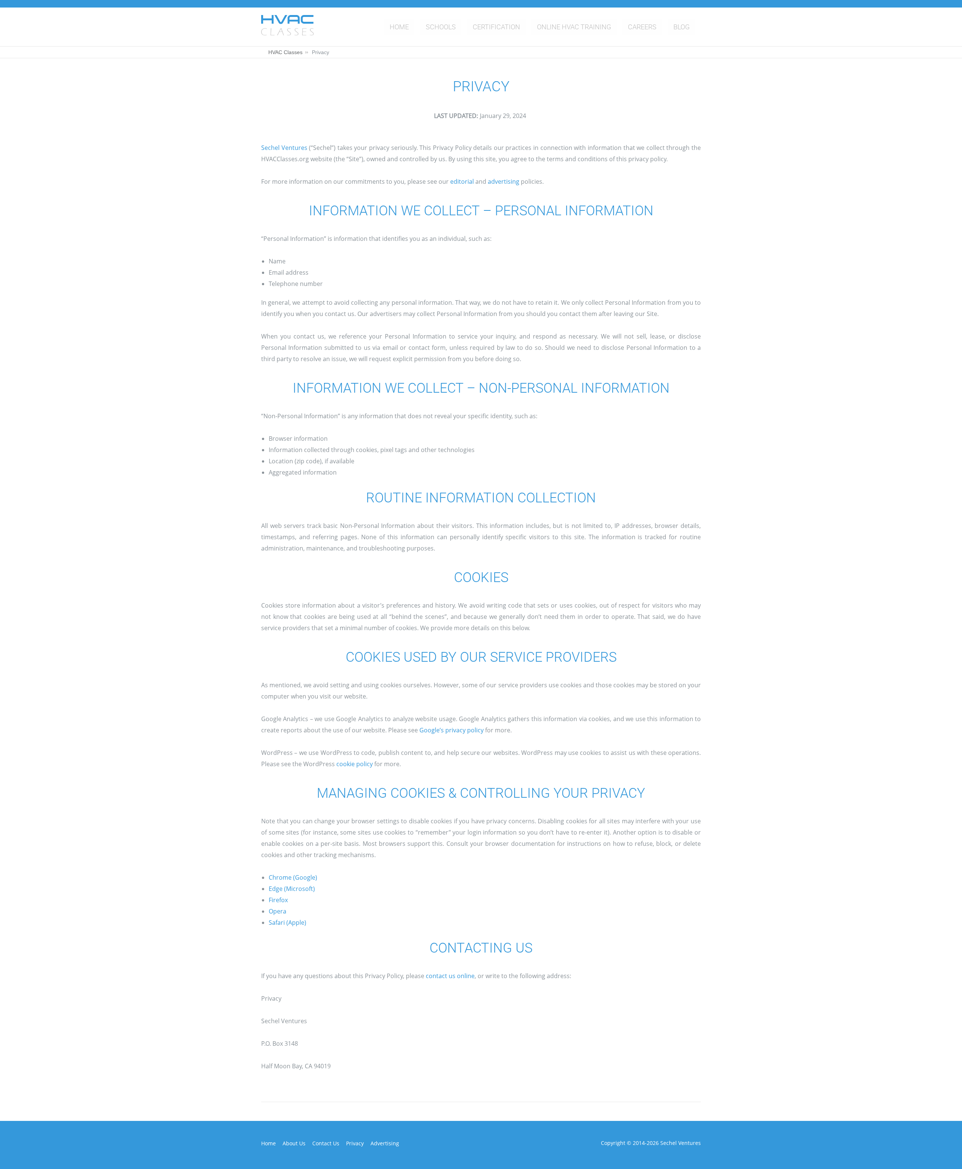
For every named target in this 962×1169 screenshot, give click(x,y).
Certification (496, 26)
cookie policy (354, 764)
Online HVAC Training (574, 26)
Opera (277, 911)
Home (399, 26)
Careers (642, 26)
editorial (462, 181)
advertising (503, 181)
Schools (441, 26)
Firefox (278, 900)
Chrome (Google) (293, 877)
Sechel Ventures (284, 148)
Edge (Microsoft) (292, 889)
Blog (681, 26)
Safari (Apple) (287, 922)
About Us (294, 1143)
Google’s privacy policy (451, 730)
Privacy (355, 1143)
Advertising (385, 1143)
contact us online (450, 976)
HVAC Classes (285, 52)
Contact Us (325, 1143)
